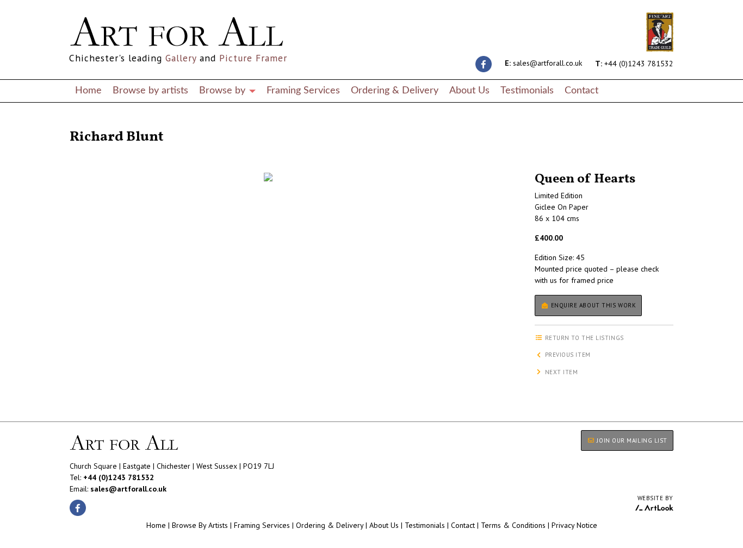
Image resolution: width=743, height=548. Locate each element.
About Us (469, 90)
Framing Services (303, 90)
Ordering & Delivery (394, 90)
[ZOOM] (268, 177)
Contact (581, 90)
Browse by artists (150, 90)
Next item (560, 372)
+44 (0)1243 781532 (634, 63)
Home (88, 90)
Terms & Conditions (513, 525)
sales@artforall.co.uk (543, 63)
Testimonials (527, 90)
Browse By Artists (200, 525)
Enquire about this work (592, 305)
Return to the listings (109, 124)
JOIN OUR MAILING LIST (631, 440)
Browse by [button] (223, 90)
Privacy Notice (574, 525)
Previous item (567, 354)
